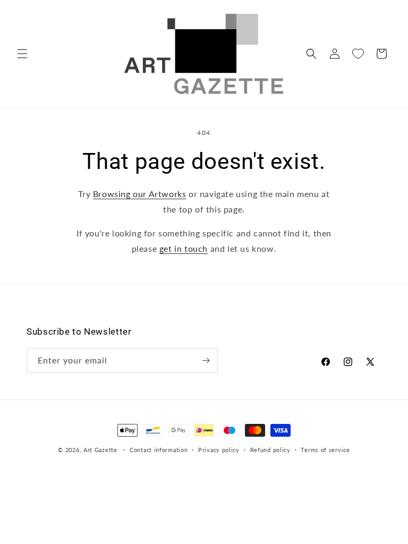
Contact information (159, 449)
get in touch (183, 248)
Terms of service (325, 449)
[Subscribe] (205, 360)
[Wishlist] (358, 53)
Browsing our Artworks (139, 194)
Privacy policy (219, 449)
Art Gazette (100, 449)
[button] (22, 53)
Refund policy (270, 449)
